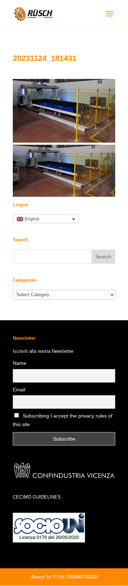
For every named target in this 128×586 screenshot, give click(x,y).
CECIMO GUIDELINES (37, 497)
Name (19, 363)
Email (19, 389)
